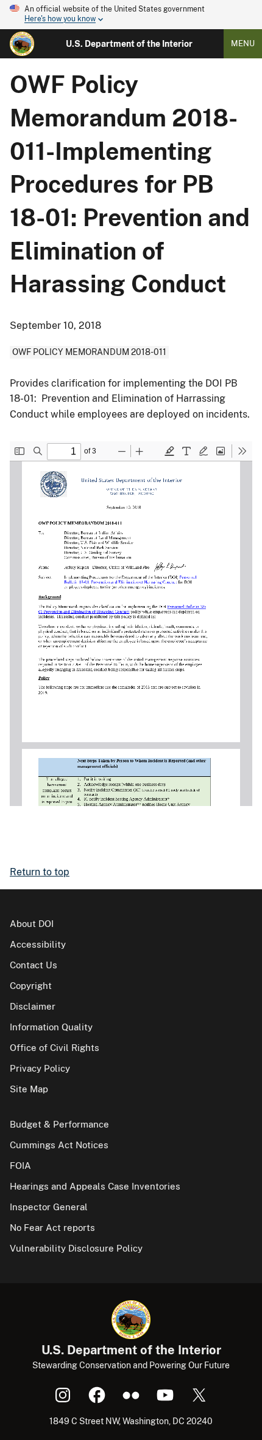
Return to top (39, 872)
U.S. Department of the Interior (129, 44)
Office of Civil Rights (54, 1047)
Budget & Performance (59, 1124)
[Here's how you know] (131, 14)
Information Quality (51, 1027)
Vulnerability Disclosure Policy (76, 1248)
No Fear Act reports (52, 1227)
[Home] (22, 44)
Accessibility (38, 944)
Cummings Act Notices (59, 1145)
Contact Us (33, 965)
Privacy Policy (40, 1068)
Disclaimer (32, 1006)
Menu (243, 43)
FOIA (20, 1165)
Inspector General (49, 1207)
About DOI (32, 923)
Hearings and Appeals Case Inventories (95, 1186)
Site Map (29, 1089)
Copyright (31, 985)
